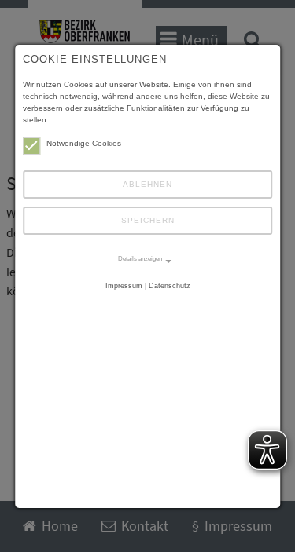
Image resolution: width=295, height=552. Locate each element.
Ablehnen (147, 184)
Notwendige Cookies (83, 143)
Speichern (148, 220)
